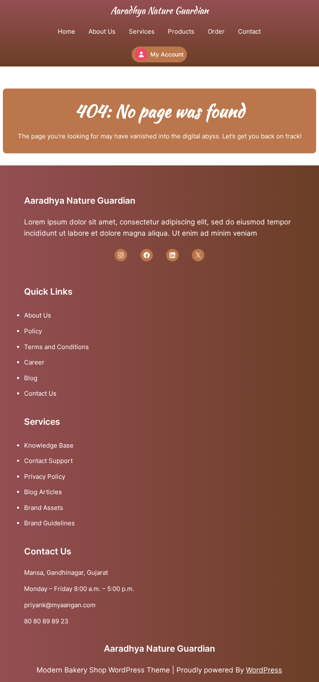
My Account (167, 54)
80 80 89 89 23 (46, 621)
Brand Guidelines (49, 523)
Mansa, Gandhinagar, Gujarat (66, 572)
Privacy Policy (44, 476)
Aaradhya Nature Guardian (159, 10)
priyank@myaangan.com (60, 605)
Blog (30, 378)
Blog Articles (43, 492)
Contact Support (48, 461)
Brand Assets (43, 508)
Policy (33, 331)
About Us (37, 315)
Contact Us (40, 393)
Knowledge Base (49, 445)
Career (34, 362)
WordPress (264, 670)
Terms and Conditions (56, 347)
